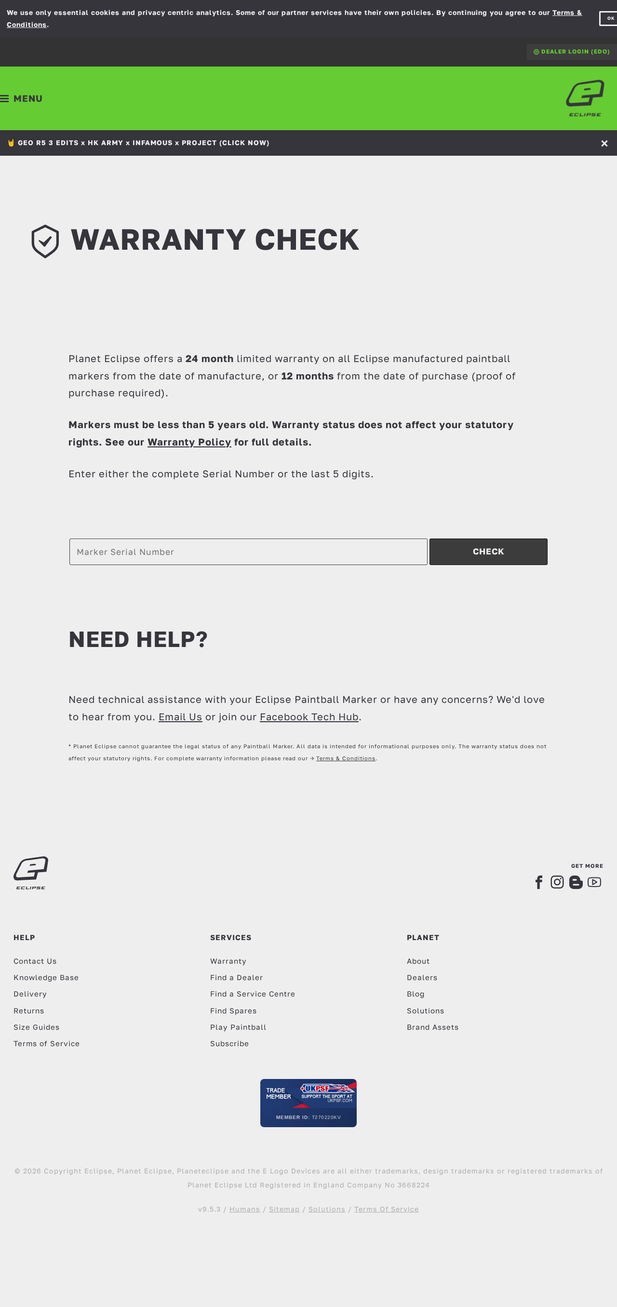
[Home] (585, 98)
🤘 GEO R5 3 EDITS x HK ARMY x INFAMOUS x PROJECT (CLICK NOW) (138, 142)
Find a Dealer (236, 977)
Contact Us (35, 961)
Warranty (228, 961)
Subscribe (229, 1043)
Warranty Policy (189, 441)
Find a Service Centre (252, 993)
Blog (416, 993)
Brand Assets (433, 1027)
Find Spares (233, 1010)
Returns (28, 1010)
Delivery (30, 993)
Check (489, 551)
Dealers (422, 977)
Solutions (425, 1010)
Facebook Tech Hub (309, 716)
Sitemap (284, 1209)
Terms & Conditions (346, 758)
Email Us (180, 716)
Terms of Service (46, 1043)
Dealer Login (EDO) (574, 51)
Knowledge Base (46, 977)
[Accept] (605, 143)
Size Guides (36, 1027)
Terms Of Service (386, 1209)
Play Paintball (238, 1027)
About (418, 961)
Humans (244, 1209)
